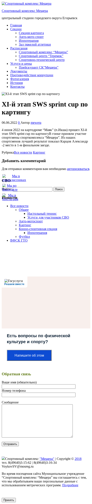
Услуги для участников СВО (48, 217)
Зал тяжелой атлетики (35, 44)
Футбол (24, 236)
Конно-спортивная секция (38, 229)
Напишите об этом (29, 355)
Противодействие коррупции (31, 75)
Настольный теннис (42, 213)
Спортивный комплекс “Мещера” (43, 52)
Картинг (39, 152)
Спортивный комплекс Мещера (25, 11)
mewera (36, 122)
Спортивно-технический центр (42, 60)
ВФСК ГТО (19, 240)
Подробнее (70, 485)
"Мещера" (47, 459)
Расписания (18, 48)
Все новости (23, 152)
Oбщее (24, 210)
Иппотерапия (29, 40)
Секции (16, 29)
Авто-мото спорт (31, 37)
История (16, 83)
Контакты (17, 86)
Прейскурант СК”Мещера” (38, 67)
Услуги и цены (21, 63)
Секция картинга (31, 33)
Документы (18, 71)
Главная (16, 25)
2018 (78, 459)
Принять (8, 500)
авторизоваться (78, 169)
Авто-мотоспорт (31, 221)
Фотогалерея (19, 79)
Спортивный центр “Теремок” (41, 56)
